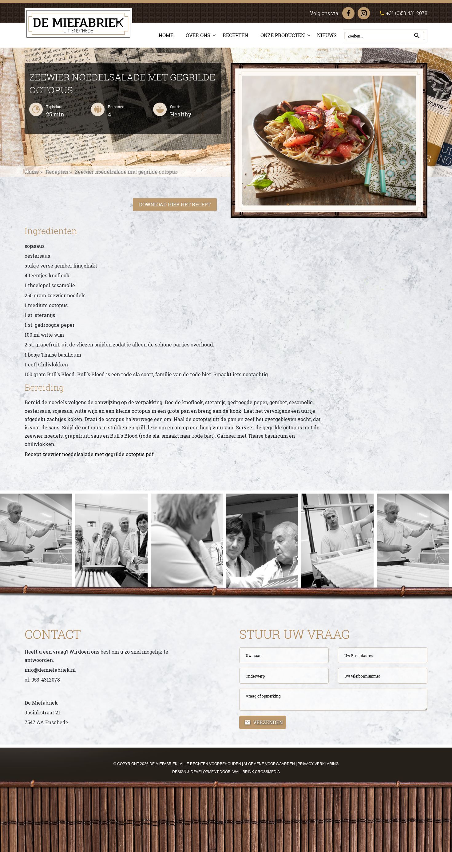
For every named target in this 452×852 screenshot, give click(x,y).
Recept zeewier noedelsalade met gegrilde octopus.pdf (89, 454)
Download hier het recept (175, 204)
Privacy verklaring (318, 764)
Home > (33, 171)
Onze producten (282, 35)
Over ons (198, 35)
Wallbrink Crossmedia (256, 772)
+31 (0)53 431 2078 (403, 13)
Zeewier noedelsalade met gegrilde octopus (125, 171)
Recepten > (58, 171)
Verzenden (268, 722)
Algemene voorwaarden (269, 764)
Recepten (235, 35)
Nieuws (327, 35)
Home (166, 35)
